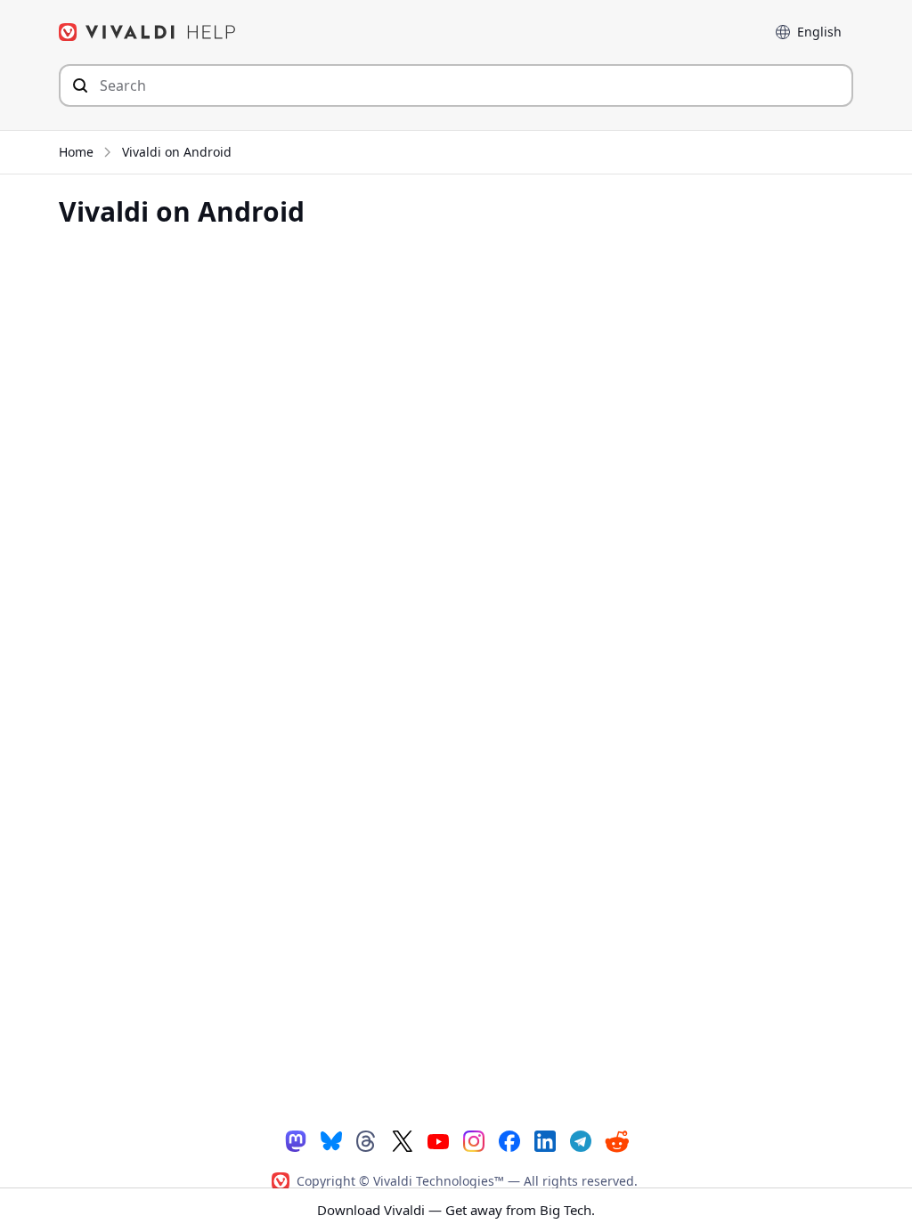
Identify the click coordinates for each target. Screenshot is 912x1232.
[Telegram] (581, 1140)
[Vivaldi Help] (148, 32)
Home (76, 151)
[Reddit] (616, 1141)
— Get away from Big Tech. (456, 1210)
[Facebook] (509, 1140)
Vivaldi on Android (177, 151)
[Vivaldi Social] (296, 1140)
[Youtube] (438, 1140)
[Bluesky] (331, 1140)
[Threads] (367, 1140)
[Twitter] (403, 1140)
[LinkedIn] (545, 1140)
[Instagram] (474, 1140)
